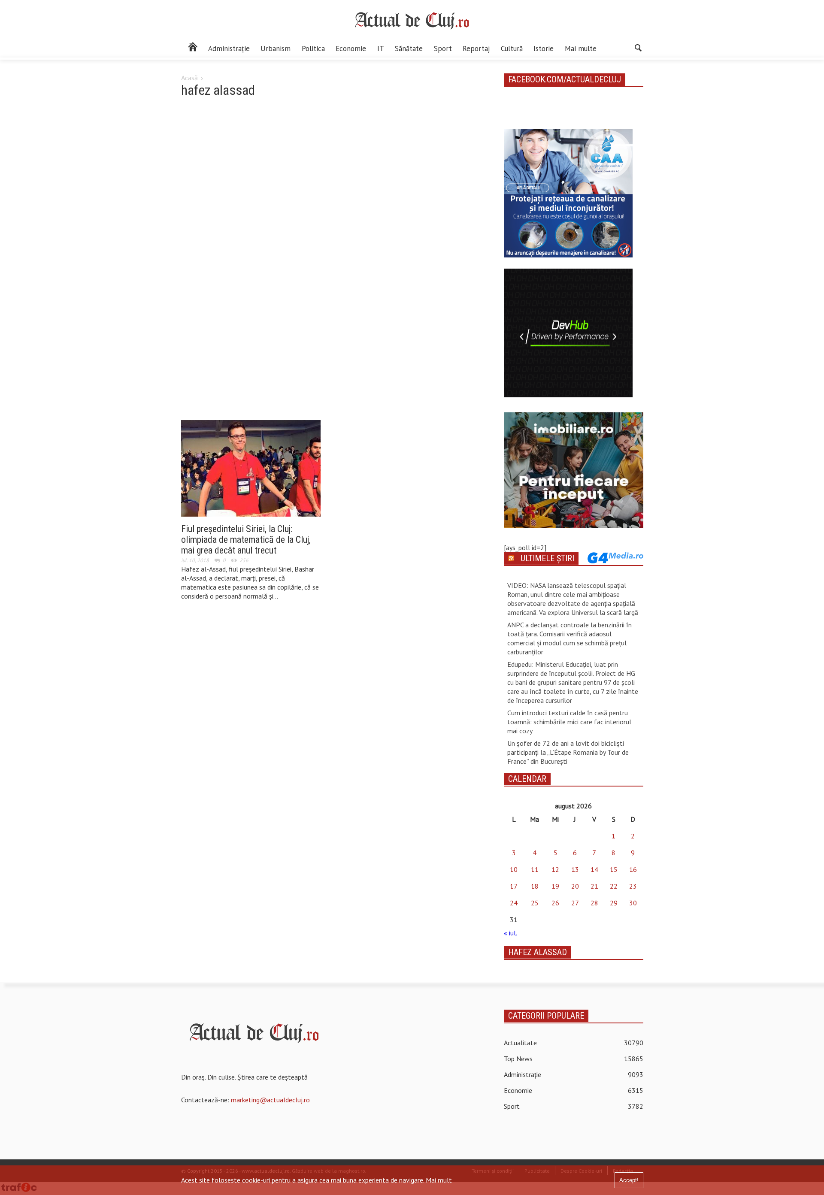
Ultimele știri (547, 558)
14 (594, 869)
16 (633, 869)
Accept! (629, 1180)
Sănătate (409, 48)
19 (555, 886)
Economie (351, 48)
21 (594, 886)
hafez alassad (537, 952)
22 (614, 886)
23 (633, 886)
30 (633, 903)
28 (594, 903)
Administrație (229, 48)
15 (614, 869)
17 (514, 886)
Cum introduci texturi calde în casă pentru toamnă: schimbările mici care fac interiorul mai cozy (569, 721)
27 (575, 903)
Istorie (543, 48)
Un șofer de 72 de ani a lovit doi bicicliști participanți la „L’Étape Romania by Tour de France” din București (568, 752)
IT (380, 48)
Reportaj (476, 48)
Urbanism (276, 48)
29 (614, 903)
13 (575, 869)
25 (535, 903)
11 (535, 869)
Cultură (512, 48)
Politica (313, 48)
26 (555, 903)
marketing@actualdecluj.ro (270, 1099)
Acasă (189, 77)
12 (555, 869)
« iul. (510, 933)
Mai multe (581, 48)
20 (575, 886)
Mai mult (439, 1180)
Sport (443, 48)
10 (514, 869)
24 (514, 903)
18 (535, 886)
